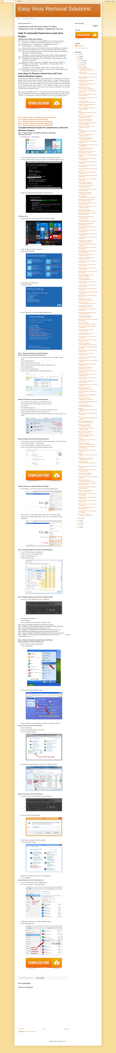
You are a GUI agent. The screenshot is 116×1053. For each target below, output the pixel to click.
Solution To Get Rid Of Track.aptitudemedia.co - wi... (86, 279)
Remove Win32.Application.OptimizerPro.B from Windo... (87, 131)
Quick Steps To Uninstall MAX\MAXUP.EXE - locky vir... (86, 388)
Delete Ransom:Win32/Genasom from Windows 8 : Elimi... (87, 207)
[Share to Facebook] (42, 978)
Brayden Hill (80, 45)
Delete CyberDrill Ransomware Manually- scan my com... (85, 148)
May (79, 524)
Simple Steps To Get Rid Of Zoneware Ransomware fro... (87, 357)
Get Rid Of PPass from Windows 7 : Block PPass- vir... (86, 81)
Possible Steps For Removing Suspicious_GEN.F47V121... (85, 120)
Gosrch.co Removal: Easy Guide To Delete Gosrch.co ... (86, 508)
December (81, 60)
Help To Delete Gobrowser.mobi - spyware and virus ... (86, 330)
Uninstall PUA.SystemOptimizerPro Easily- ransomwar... (86, 105)
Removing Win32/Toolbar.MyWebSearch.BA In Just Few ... (87, 410)
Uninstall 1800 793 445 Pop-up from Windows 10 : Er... (87, 173)
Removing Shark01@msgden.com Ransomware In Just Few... (86, 152)
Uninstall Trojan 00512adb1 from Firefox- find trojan (86, 217)
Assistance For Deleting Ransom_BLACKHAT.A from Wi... (86, 444)
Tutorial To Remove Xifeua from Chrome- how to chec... (85, 491)
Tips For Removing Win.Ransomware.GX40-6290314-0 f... (87, 463)
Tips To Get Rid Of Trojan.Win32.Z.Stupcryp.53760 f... (87, 196)
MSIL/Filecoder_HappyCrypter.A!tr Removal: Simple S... (86, 135)
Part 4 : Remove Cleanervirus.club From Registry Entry (35, 123)
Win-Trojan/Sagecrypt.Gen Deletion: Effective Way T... (87, 231)
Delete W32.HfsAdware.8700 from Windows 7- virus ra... (86, 127)
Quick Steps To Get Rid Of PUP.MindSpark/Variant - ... (85, 425)
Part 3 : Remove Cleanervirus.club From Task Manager (35, 121)
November (81, 62)
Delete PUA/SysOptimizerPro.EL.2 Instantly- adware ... (86, 108)
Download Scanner (28, 18)
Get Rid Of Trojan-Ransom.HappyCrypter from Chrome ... (87, 74)
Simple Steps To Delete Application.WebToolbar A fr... (86, 405)
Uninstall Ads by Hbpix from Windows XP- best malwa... (87, 159)
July (79, 520)
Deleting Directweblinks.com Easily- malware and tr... (87, 371)
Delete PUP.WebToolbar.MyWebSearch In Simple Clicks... (87, 395)
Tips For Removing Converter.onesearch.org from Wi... (87, 303)
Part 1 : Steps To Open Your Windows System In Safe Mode (37, 117)
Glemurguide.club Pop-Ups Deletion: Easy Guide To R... (87, 364)
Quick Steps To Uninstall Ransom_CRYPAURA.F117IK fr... (87, 210)
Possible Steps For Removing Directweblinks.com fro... (85, 368)
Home (18, 18)
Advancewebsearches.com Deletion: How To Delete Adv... (87, 484)
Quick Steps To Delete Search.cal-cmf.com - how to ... (86, 354)
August (80, 518)
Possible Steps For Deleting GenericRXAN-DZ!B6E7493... (86, 183)
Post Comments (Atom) (30, 1031)
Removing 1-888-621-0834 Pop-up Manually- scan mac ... (86, 255)
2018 (78, 56)
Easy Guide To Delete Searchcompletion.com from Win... (87, 323)
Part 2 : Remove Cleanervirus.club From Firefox (33, 119)
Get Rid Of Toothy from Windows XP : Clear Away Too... (87, 84)
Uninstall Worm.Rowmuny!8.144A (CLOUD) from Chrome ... (86, 200)
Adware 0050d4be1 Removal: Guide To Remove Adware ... (87, 95)
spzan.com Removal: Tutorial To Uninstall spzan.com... (86, 334)
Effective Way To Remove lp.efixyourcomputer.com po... (86, 515)
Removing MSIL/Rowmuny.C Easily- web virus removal (87, 203)
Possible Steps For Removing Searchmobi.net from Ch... (85, 241)
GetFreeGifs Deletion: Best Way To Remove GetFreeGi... (86, 435)
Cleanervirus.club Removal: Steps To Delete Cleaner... (87, 286)
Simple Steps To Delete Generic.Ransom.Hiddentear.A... (86, 88)
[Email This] (36, 978)
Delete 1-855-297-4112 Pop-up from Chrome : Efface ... (87, 265)
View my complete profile (81, 48)
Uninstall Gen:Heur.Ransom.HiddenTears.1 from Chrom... (87, 440)
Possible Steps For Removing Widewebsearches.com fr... (85, 306)
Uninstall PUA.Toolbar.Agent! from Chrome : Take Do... (86, 429)
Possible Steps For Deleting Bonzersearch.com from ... (85, 474)
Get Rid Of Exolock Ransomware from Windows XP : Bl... (87, 375)
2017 (78, 58)
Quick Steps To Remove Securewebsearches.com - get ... (86, 480)
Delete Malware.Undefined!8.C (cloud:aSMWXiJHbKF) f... (85, 138)
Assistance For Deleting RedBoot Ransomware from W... (86, 258)
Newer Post (21, 1029)
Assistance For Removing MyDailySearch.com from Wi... (86, 299)
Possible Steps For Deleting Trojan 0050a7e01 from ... (86, 447)
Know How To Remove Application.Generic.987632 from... (87, 101)
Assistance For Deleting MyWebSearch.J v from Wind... (86, 399)
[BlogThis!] (38, 978)
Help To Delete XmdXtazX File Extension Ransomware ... (85, 432)
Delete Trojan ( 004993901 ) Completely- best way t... (85, 193)
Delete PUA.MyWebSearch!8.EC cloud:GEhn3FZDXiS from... (86, 422)
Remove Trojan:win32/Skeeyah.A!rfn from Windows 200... (87, 251)
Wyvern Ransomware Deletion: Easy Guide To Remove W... (87, 313)
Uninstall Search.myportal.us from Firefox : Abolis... (86, 381)
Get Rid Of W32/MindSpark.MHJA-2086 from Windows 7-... (87, 402)
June (79, 522)
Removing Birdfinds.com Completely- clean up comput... (87, 470)
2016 (78, 527)
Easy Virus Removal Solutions (54, 9)
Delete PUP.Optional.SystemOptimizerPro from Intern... (87, 113)
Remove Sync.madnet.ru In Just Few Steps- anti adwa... (87, 340)
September (81, 67)
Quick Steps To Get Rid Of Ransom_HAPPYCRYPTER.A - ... (87, 69)
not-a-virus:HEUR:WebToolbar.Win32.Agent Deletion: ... (88, 418)
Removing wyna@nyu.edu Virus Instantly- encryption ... (86, 275)
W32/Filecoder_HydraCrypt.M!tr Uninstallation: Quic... (85, 224)
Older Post (66, 1029)
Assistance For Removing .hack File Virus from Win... (87, 268)
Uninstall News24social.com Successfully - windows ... (85, 316)
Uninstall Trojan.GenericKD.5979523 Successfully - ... (87, 179)
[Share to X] (40, 978)
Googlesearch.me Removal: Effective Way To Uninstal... (87, 487)
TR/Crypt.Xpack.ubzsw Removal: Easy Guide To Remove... (87, 214)
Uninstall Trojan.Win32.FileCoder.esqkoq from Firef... (87, 455)
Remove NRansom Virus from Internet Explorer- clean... (87, 351)
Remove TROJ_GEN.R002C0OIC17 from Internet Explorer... (87, 123)
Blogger (65, 1041)
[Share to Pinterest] (43, 978)
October (80, 65)
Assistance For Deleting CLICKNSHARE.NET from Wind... (87, 344)
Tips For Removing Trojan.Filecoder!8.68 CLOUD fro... (87, 220)
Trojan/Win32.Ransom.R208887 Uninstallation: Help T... (86, 459)
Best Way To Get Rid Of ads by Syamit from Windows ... (87, 248)
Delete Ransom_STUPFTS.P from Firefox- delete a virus (86, 186)
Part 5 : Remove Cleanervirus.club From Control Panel (35, 125)
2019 (78, 54)
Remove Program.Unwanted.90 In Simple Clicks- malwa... (86, 116)
